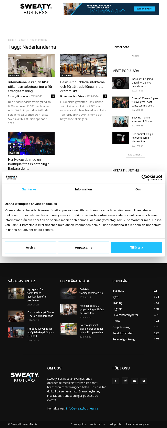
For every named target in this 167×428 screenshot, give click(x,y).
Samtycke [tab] (29, 189)
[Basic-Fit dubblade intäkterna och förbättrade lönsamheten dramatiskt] (83, 65)
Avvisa (30, 247)
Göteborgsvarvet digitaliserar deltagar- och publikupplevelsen (92, 329)
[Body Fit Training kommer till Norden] (120, 121)
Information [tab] (83, 189)
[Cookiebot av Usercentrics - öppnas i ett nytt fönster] (144, 178)
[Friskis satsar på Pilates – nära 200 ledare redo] (16, 316)
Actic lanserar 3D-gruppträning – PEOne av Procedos (92, 309)
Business (14, 75)
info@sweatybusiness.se (82, 408)
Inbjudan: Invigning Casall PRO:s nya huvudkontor (142, 83)
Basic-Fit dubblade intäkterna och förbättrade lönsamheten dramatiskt (82, 86)
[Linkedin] (134, 381)
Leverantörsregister (137, 424)
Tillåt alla (136, 247)
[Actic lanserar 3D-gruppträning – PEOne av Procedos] (68, 309)
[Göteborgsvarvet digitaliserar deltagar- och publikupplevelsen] (68, 329)
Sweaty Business (18, 96)
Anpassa (81, 247)
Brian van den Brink (72, 96)
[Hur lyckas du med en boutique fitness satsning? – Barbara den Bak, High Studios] (31, 143)
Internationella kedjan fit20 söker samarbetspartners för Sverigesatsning (30, 86)
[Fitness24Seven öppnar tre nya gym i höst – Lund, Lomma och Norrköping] (120, 102)
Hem (11, 39)
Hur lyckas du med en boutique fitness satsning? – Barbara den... (30, 164)
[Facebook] (115, 381)
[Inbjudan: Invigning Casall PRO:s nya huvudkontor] (120, 83)
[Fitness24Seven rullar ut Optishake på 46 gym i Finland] (16, 332)
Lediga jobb (115, 424)
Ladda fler (134, 154)
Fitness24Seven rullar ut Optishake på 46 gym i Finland (40, 332)
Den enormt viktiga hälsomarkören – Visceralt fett (142, 138)
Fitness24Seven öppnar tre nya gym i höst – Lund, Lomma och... (145, 102)
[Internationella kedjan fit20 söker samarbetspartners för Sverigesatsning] (31, 65)
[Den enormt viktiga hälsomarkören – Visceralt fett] (120, 138)
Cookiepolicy (78, 424)
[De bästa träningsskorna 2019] (68, 293)
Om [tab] (138, 189)
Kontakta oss (97, 424)
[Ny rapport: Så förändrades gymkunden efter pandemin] (16, 293)
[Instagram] (125, 380)
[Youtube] (144, 381)
